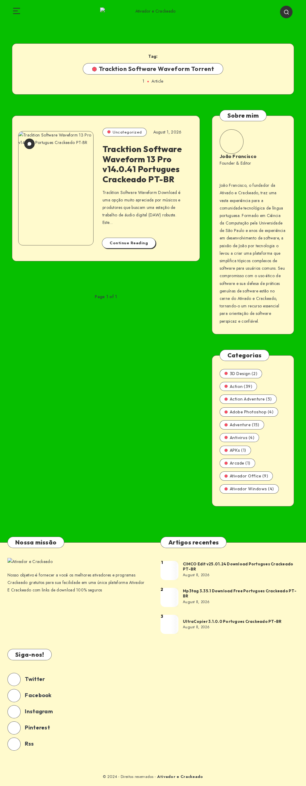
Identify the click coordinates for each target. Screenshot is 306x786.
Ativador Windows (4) (252, 488)
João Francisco (238, 156)
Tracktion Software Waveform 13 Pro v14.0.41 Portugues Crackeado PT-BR (142, 164)
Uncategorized (127, 132)
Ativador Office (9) (249, 476)
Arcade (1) (240, 463)
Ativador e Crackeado (180, 776)
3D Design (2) (244, 373)
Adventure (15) (244, 424)
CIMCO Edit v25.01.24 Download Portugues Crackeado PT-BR (238, 567)
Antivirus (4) (242, 437)
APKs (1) (238, 450)
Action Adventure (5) (251, 399)
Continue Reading (129, 243)
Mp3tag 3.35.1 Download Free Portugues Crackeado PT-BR (239, 593)
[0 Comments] (29, 144)
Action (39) (241, 386)
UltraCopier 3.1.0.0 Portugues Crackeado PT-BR (232, 621)
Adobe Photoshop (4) (252, 412)
